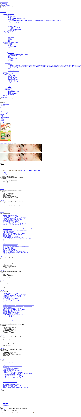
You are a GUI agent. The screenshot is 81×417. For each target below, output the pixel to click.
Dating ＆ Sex (12, 29)
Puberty (17, 27)
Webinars (9, 87)
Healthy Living (8, 32)
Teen (1, 121)
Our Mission (7, 89)
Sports (9, 41)
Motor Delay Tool (11, 82)
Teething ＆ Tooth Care (56, 20)
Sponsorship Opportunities (13, 93)
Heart (48, 66)
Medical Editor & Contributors (13, 91)
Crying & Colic (3, 111)
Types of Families (24, 54)
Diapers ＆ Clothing (33, 20)
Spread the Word (11, 94)
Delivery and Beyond (21, 18)
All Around (10, 44)
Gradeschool (2, 120)
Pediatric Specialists (13, 58)
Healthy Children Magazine (13, 79)
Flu (75, 65)
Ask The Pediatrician (11, 75)
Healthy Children (3, 143)
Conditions (10, 64)
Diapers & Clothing (4, 112)
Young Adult (2, 122)
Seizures (65, 66)
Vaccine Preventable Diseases (13, 71)
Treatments (23, 67)
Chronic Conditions (37, 65)
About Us (5, 402)
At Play (9, 47)
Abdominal (12, 65)
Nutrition (45, 20)
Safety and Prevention (9, 43)
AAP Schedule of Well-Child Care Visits (30, 170)
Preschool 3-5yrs (11, 23)
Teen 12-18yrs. (10, 28)
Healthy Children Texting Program (14, 81)
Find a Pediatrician (11, 78)
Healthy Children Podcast (12, 80)
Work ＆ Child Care (11, 60)
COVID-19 (51, 65)
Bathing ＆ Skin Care (14, 20)
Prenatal (9, 17)
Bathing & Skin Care (4, 108)
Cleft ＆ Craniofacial (45, 65)
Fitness (11, 22)
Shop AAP (5, 95)
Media (9, 56)
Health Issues (7, 63)
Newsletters (10, 83)
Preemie (48, 20)
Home (1, 11)
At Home (9, 45)
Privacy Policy (5, 403)
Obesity (61, 66)
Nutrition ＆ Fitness (13, 25)
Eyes (71, 65)
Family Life (7, 52)
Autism (26, 65)
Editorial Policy (6, 405)
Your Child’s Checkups (12, 16)
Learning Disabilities (56, 66)
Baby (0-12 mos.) (11, 19)
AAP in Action (10, 90)
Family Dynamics (11, 53)
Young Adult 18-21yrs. (12, 30)
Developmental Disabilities (58, 65)
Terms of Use (5, 404)
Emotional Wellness (11, 33)
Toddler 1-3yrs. (10, 21)
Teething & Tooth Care (4, 117)
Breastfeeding (20, 20)
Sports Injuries (12, 69)
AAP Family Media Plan (12, 77)
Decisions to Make (13, 18)
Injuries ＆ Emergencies (12, 68)
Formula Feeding (40, 20)
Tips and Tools (8, 74)
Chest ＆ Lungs (30, 65)
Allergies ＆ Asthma (21, 65)
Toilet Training (18, 22)
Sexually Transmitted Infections (72, 66)
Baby (1, 107)
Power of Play (10, 59)
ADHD (15, 65)
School (20, 27)
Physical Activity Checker (12, 84)
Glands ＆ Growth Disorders (29, 66)
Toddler (1, 118)
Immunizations (10, 48)
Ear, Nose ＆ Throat (67, 65)
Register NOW (3, 414)
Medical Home (10, 57)
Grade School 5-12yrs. (12, 26)
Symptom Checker (11, 86)
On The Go (10, 49)
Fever (73, 65)
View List (2, 189)
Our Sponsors (4, 3)
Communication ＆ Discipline (15, 54)
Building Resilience (13, 34)
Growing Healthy (11, 37)
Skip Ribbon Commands (5, 0)
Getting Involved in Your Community (15, 55)
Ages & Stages (10, 143)
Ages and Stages (8, 15)
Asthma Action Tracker (12, 76)
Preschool (2, 119)
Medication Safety (13, 46)
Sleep (51, 20)
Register (5, 4)
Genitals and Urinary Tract (19, 66)
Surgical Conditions (17, 67)
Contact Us (5, 400)
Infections (51, 66)
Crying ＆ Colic (26, 20)
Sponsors (9, 92)
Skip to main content (4, 2)
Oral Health (10, 39)
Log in (1, 4)
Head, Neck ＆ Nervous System (41, 66)
